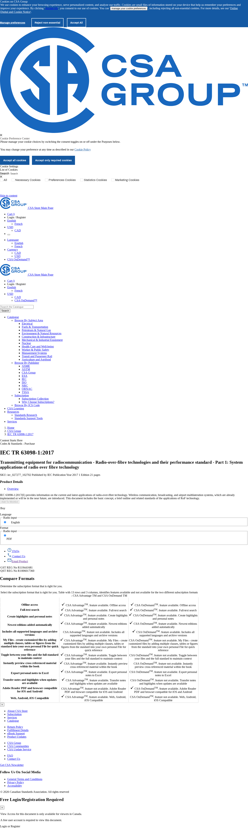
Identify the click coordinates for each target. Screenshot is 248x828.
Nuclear (26, 343)
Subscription (14, 714)
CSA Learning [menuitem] (15, 408)
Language (5, 514)
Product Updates (16, 736)
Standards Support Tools (29, 418)
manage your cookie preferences (129, 8)
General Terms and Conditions (24, 779)
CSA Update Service (19, 749)
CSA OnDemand (163, 600)
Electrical (27, 323)
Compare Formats (17, 578)
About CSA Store (17, 710)
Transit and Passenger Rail (37, 356)
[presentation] (1, 135)
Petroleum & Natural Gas (36, 330)
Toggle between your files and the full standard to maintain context (29, 656)
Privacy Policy (15, 782)
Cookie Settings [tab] (9, 166)
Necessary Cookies (27, 179)
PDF (9, 538)
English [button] (11, 220)
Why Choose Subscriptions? (38, 401)
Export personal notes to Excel (29, 673)
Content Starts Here (11, 440)
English (19, 243)
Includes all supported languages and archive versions (29, 633)
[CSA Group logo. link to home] (124, 131)
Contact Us (13, 758)
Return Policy (15, 726)
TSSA (25, 392)
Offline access (29, 604)
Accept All (51, 8)
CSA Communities (18, 746)
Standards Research (26, 415)
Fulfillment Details (18, 730)
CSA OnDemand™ (18, 259)
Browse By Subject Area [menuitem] (29, 320)
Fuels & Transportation (35, 326)
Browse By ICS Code (27, 405)
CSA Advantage (93, 600)
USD (10, 227)
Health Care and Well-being (38, 346)
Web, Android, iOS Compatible (30, 698)
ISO (24, 382)
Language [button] (13, 239)
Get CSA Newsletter (12, 765)
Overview (13, 488)
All (5, 179)
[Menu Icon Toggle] (8, 234)
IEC (24, 379)
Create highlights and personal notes (29, 616)
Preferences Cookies (62, 179)
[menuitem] (135, 323)
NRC (25, 385)
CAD (18, 230)
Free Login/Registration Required (32, 799)
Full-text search (29, 609)
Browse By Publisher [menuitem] (27, 362)
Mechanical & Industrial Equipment (42, 339)
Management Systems (34, 353)
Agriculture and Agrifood (36, 359)
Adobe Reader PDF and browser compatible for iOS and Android (29, 690)
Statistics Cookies (95, 179)
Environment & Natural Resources (41, 333)
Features (29, 599)
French (19, 223)
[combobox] (17, 307)
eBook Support (16, 733)
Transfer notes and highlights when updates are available (30, 681)
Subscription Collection (35, 398)
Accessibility (14, 785)
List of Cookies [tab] (9, 169)
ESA (24, 375)
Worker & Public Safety (35, 349)
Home (10, 427)
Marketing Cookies (127, 179)
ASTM (26, 369)
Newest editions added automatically (29, 624)
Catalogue (13, 720)
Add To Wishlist (9, 501)
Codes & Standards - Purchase (17, 443)
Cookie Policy (82, 149)
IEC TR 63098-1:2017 (20, 434)
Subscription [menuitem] (22, 395)
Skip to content (8, 195)
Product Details (11, 482)
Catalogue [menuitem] (13, 317)
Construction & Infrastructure (38, 336)
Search (4, 173)
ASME (26, 366)
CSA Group (29, 372)
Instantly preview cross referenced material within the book (29, 665)
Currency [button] (12, 249)
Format (4, 527)
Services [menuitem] (12, 421)
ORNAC (27, 388)
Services (12, 717)
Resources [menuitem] (13, 411)
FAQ (10, 755)
